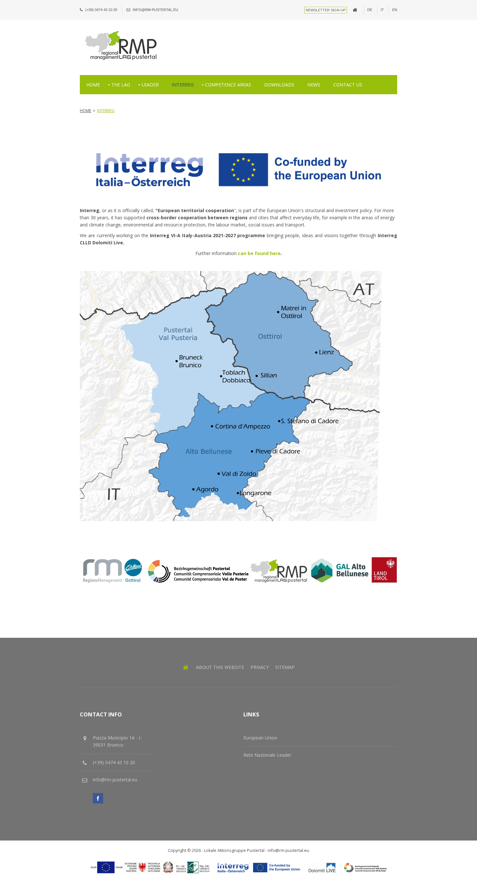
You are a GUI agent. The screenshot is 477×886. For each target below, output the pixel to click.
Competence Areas (228, 85)
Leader (150, 85)
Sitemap (285, 667)
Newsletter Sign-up (326, 10)
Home (93, 85)
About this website (220, 667)
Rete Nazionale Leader (267, 755)
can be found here (259, 253)
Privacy (260, 667)
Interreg (183, 85)
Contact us (347, 85)
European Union (260, 738)
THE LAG (120, 85)
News (313, 85)
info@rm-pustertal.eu (155, 10)
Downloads (279, 85)
